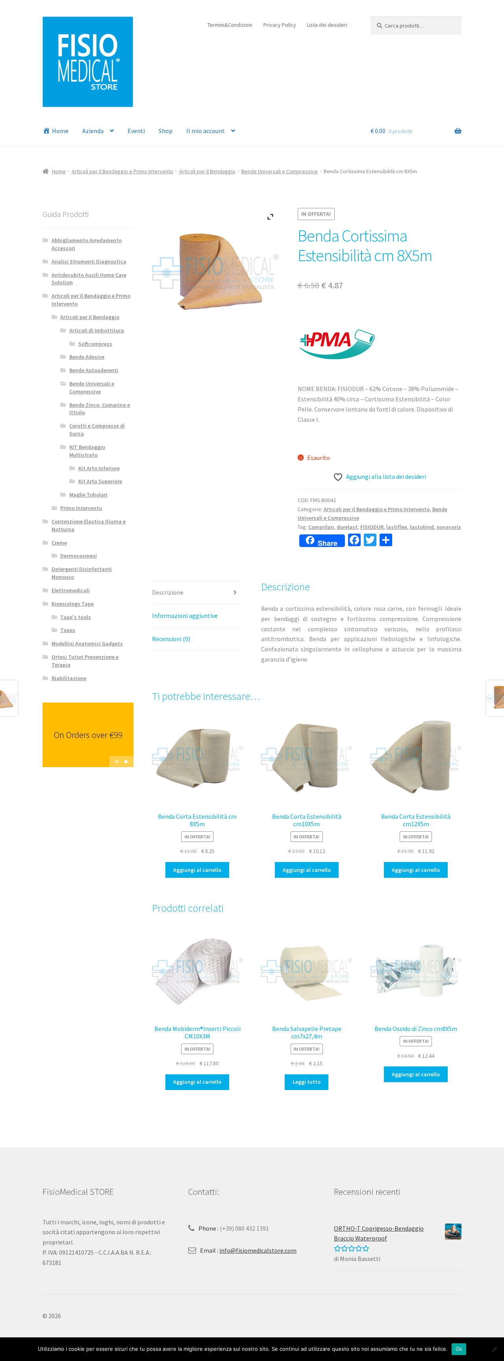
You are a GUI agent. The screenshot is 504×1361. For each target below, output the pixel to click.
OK (229, 672)
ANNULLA (265, 672)
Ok (456, 1349)
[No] (494, 1349)
